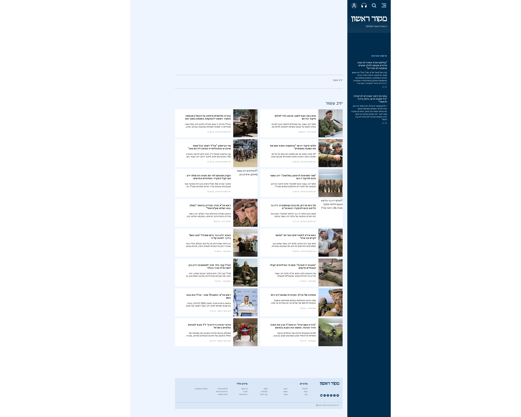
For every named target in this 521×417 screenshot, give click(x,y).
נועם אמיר (227, 251)
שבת (285, 394)
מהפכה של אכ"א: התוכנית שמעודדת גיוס (293, 295)
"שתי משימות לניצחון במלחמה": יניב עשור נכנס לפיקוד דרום (293, 177)
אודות (245, 391)
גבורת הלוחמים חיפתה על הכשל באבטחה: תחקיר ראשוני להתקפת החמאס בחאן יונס (208, 117)
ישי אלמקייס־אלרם (223, 131)
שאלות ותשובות (201, 388)
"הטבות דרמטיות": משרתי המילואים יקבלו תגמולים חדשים (293, 266)
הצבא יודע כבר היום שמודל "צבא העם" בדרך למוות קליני (210, 236)
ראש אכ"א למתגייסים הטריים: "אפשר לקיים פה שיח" (295, 236)
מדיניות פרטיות (221, 391)
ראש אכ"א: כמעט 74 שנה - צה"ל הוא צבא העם (208, 296)
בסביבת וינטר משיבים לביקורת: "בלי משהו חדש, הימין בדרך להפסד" (370, 65)
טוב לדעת (263, 394)
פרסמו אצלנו (222, 388)
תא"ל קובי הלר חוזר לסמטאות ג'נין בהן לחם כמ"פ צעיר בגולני (210, 266)
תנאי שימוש (222, 394)
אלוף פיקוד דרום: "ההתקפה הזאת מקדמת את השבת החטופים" (293, 147)
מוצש (285, 391)
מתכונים (264, 391)
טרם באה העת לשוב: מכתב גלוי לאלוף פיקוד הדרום (295, 117)
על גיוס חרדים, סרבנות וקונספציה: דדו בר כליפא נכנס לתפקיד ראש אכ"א (293, 207)
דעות (306, 391)
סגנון (265, 388)
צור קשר (244, 388)
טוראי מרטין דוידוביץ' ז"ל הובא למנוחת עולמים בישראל (209, 326)
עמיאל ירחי (226, 221)
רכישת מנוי (243, 394)
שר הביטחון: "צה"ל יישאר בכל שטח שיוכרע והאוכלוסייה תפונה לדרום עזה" (209, 147)
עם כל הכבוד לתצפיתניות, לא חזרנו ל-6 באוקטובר (371, 100)
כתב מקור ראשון (224, 311)
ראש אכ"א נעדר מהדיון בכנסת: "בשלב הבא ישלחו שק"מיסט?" (210, 207)
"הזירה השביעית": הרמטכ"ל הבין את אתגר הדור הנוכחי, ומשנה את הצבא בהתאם (293, 326)
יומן (306, 394)
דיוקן (285, 388)
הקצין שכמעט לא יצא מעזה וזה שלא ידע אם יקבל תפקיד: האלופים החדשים (209, 177)
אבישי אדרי (311, 131)
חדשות (305, 388)
